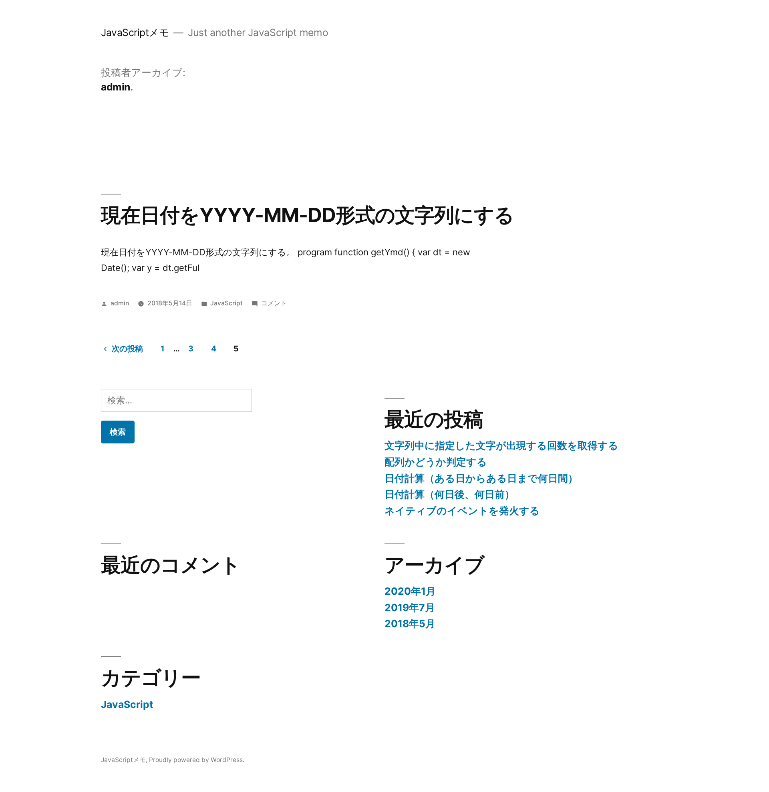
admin (120, 303)
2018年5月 (409, 624)
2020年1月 (410, 591)
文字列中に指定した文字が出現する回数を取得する (501, 445)
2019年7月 (409, 608)
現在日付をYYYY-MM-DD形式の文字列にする (307, 215)
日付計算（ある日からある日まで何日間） (481, 478)
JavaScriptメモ (135, 32)
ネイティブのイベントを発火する (462, 511)
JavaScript (226, 303)
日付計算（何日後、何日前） (449, 494)
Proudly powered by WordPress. (196, 760)
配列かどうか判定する (435, 462)
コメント (274, 303)
